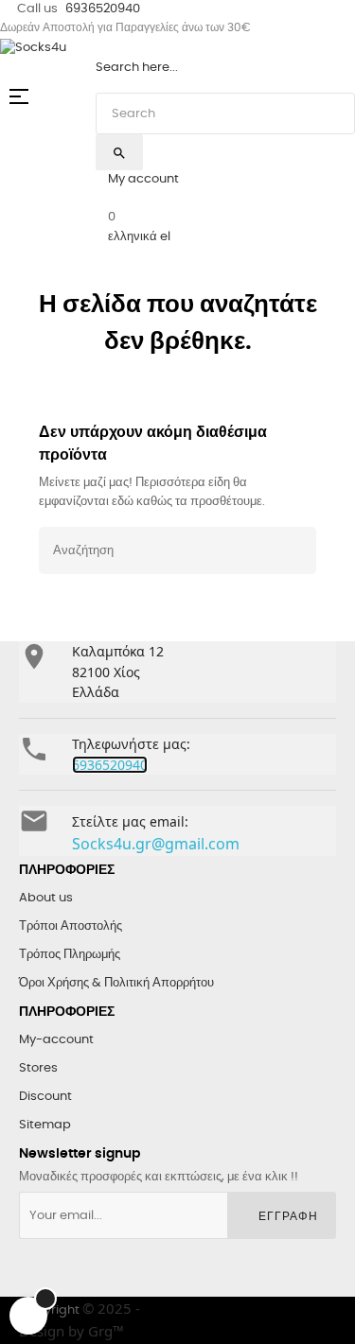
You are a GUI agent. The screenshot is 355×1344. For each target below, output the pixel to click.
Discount (45, 1097)
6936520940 (102, 9)
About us (46, 898)
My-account (56, 1040)
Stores (38, 1068)
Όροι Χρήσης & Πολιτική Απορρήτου (116, 983)
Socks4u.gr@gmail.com (156, 843)
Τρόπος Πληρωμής (69, 955)
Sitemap (45, 1125)
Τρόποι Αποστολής (70, 926)
